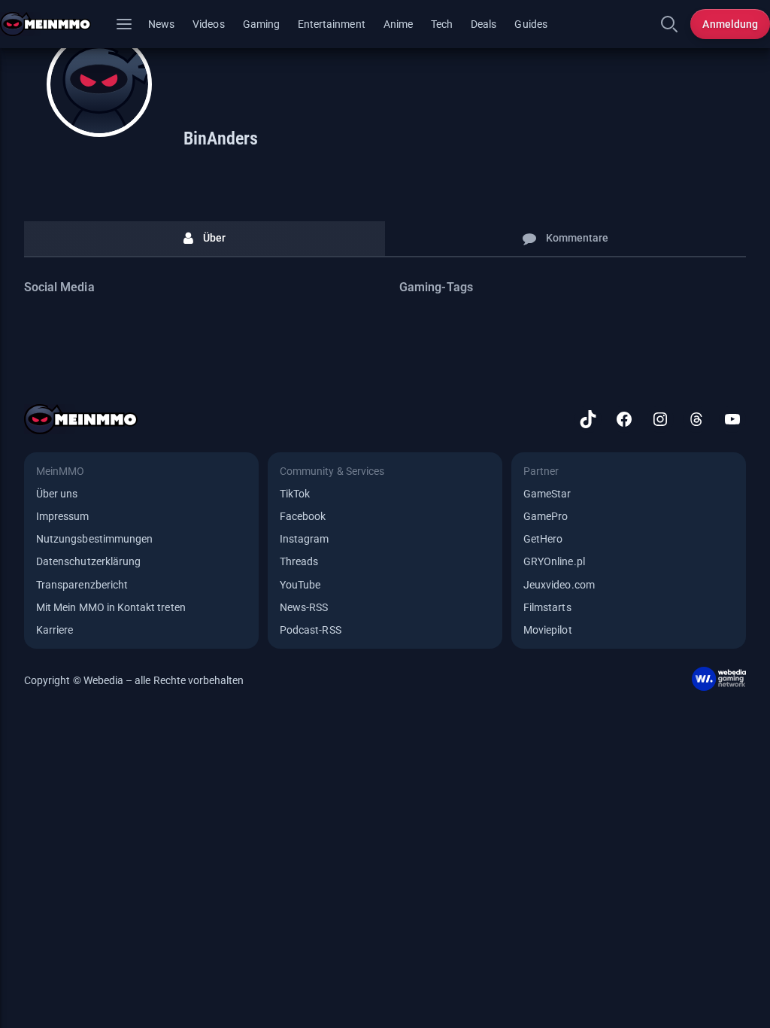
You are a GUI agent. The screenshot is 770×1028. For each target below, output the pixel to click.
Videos (208, 24)
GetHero (542, 539)
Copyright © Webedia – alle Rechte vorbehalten (134, 680)
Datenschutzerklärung (88, 561)
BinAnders (220, 138)
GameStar (547, 494)
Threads (299, 561)
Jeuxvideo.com (559, 585)
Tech (442, 24)
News (161, 24)
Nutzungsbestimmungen (94, 539)
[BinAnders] (99, 84)
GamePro (545, 516)
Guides (530, 24)
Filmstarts (547, 607)
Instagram (304, 539)
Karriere (54, 630)
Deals (483, 24)
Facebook (303, 516)
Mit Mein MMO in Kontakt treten (111, 607)
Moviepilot (547, 630)
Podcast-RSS (310, 630)
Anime (398, 24)
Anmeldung (730, 24)
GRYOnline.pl (554, 561)
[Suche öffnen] (669, 24)
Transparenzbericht (82, 585)
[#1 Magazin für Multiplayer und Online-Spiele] (54, 24)
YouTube (300, 585)
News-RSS (304, 607)
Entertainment (331, 24)
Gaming (261, 24)
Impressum (62, 516)
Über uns (56, 494)
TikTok (295, 494)
